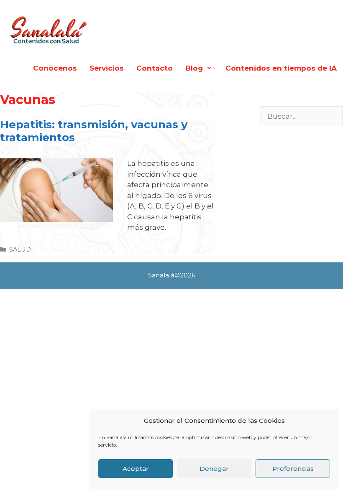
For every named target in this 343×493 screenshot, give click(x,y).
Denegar (214, 469)
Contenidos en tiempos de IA (281, 68)
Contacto (154, 68)
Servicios (107, 68)
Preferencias (293, 469)
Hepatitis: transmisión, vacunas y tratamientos (94, 131)
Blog (194, 68)
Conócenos (55, 68)
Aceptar (136, 469)
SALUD (20, 249)
